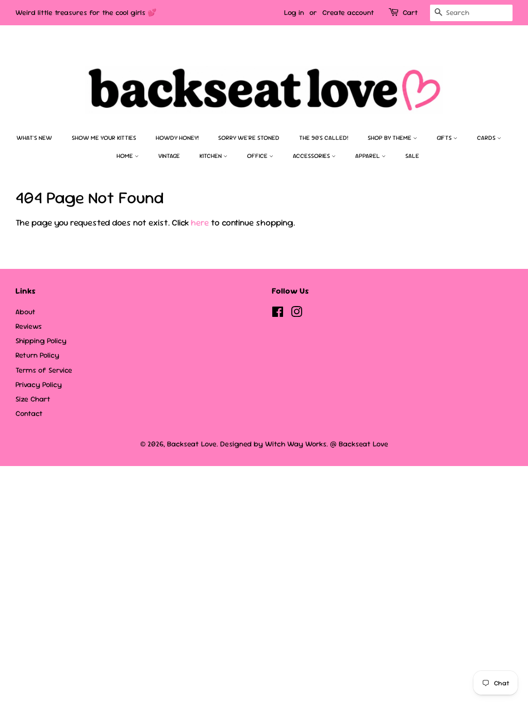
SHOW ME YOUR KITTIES (104, 138)
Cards (487, 138)
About (25, 311)
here (200, 222)
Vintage (169, 156)
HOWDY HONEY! (177, 138)
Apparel (368, 156)
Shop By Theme (390, 138)
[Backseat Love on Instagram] (296, 313)
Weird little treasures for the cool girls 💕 (85, 12)
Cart (410, 12)
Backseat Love (192, 443)
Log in (294, 12)
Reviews (28, 326)
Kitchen (211, 156)
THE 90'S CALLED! (323, 138)
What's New (34, 138)
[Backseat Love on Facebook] (278, 313)
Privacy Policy (38, 384)
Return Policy (37, 355)
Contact (29, 413)
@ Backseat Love (359, 443)
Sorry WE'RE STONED (248, 138)
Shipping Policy (41, 340)
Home (126, 156)
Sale (412, 156)
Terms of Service (43, 370)
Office (258, 156)
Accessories (312, 156)
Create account (348, 12)
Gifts (445, 138)
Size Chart (33, 399)
